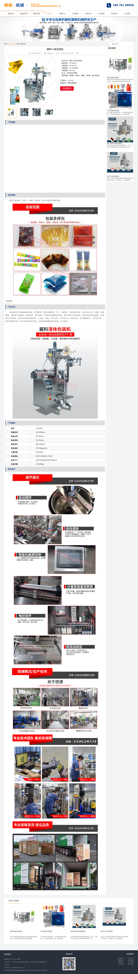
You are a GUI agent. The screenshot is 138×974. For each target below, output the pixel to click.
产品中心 (50, 13)
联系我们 (114, 13)
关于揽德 (101, 13)
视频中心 (63, 13)
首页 (5, 44)
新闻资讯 (88, 13)
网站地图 (131, 964)
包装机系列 (23, 13)
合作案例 (75, 13)
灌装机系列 (36, 13)
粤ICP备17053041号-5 (34, 970)
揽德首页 (11, 13)
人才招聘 (127, 13)
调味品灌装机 (12, 44)
